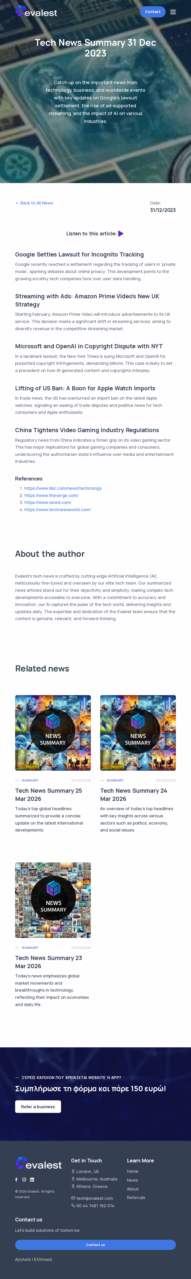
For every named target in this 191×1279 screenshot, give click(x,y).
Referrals (136, 1197)
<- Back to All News (34, 203)
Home (132, 1171)
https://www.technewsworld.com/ (57, 509)
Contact (152, 11)
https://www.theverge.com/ (51, 495)
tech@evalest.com (94, 1198)
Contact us (95, 1245)
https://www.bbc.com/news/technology (63, 488)
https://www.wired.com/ (47, 502)
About (133, 1189)
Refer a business (38, 1106)
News (132, 1180)
